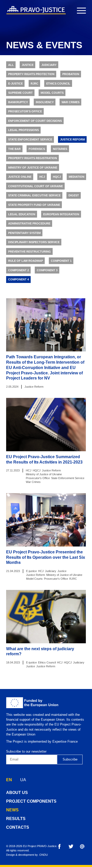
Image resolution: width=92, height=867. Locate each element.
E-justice (15, 83)
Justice (27, 64)
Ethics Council (58, 83)
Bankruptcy (18, 102)
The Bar (14, 148)
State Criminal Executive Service (34, 195)
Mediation (76, 176)
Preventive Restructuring (29, 251)
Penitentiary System (24, 232)
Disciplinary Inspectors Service (34, 242)
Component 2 (18, 270)
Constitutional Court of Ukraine (35, 186)
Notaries (60, 148)
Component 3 (47, 270)
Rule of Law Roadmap (25, 260)
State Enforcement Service (30, 139)
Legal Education (21, 214)
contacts (17, 827)
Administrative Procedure (29, 223)
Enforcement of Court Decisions (35, 120)
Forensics (37, 148)
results (16, 818)
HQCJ (57, 176)
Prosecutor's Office (25, 111)
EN (9, 780)
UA (23, 780)
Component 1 (61, 260)
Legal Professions (23, 130)
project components (31, 801)
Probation (70, 74)
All (11, 64)
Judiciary (48, 64)
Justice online (19, 176)
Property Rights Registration (32, 158)
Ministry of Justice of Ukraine (32, 167)
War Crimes (70, 102)
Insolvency (45, 102)
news (12, 810)
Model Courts (52, 92)
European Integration (61, 214)
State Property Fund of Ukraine (34, 204)
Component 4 (18, 279)
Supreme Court (20, 92)
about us (17, 792)
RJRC (34, 83)
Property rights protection (31, 74)
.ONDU (43, 854)
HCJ (42, 176)
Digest (73, 195)
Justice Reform (72, 139)
